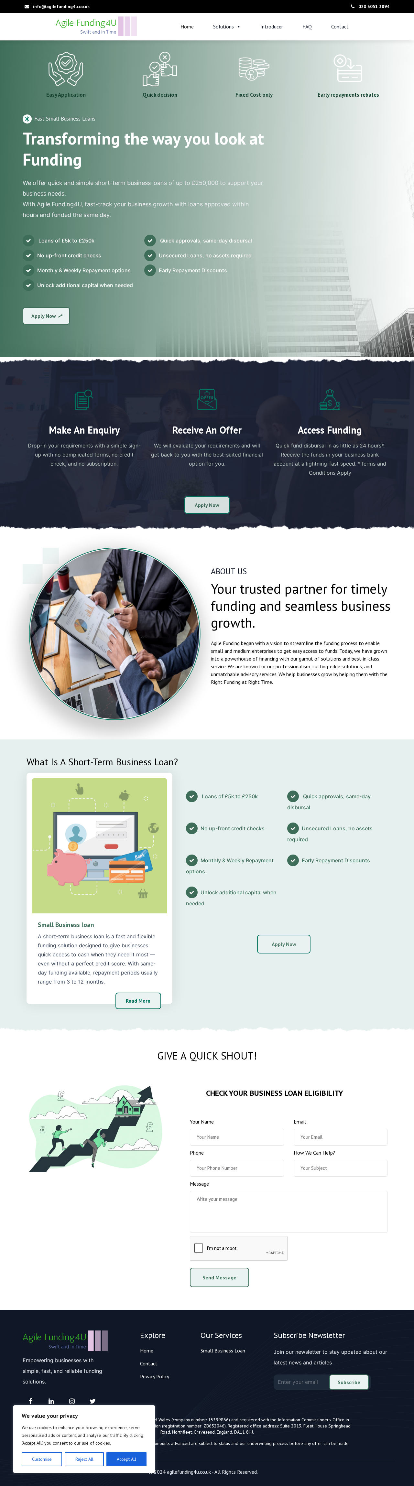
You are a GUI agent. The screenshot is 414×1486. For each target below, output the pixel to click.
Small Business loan (66, 925)
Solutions (223, 26)
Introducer (271, 26)
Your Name (202, 1121)
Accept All (126, 1459)
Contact (340, 26)
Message (199, 1183)
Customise (42, 1459)
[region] (84, 1439)
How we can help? (314, 1152)
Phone (197, 1152)
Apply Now (43, 316)
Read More (138, 1000)
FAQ (307, 26)
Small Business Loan (223, 1350)
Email (300, 1121)
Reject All (84, 1459)
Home (187, 26)
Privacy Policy (154, 1376)
